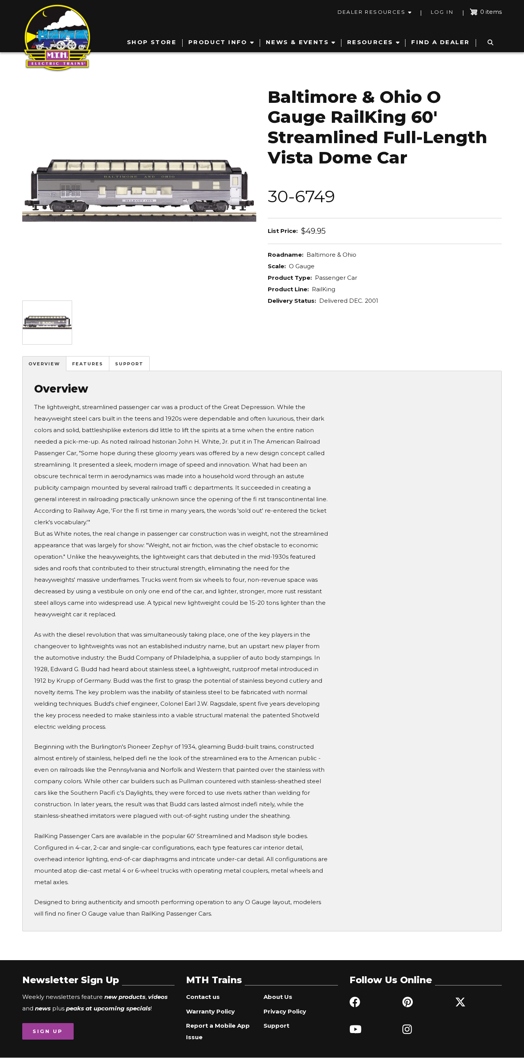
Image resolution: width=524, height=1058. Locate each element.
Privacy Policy (285, 1011)
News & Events (297, 42)
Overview (44, 363)
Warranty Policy (210, 1011)
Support (129, 363)
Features (87, 363)
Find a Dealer (440, 42)
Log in (442, 12)
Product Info (217, 42)
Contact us (203, 996)
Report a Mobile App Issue (218, 1031)
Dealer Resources (371, 12)
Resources (370, 42)
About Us (278, 996)
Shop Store (151, 42)
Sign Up (48, 1031)
